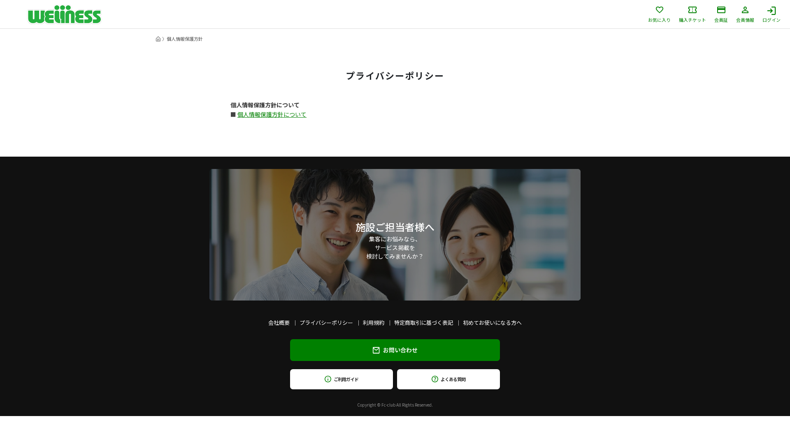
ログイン (771, 19)
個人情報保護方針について (272, 114)
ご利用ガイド (346, 379)
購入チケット (692, 19)
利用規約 (373, 322)
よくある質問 (453, 379)
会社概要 (279, 322)
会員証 (721, 19)
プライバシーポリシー (326, 322)
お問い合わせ (400, 350)
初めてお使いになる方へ (492, 322)
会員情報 (745, 19)
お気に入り (659, 19)
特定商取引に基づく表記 (423, 322)
